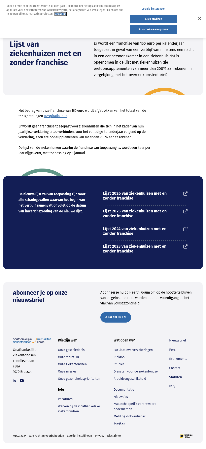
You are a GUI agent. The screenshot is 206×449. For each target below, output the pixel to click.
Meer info (60, 14)
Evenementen (179, 359)
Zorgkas (119, 423)
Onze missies (67, 371)
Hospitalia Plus (55, 116)
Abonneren (115, 317)
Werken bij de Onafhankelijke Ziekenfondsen (79, 408)
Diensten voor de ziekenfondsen (137, 371)
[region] (103, 19)
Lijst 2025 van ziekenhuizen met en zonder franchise (135, 213)
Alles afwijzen (153, 19)
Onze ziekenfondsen (72, 364)
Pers (172, 350)
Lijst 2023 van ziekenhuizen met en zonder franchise (134, 249)
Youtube (22, 380)
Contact (174, 368)
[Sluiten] (199, 18)
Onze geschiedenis (71, 350)
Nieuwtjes (121, 397)
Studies (119, 364)
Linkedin (14, 380)
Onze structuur (68, 357)
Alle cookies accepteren (153, 29)
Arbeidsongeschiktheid (130, 379)
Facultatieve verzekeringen (133, 350)
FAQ (172, 386)
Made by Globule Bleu (186, 436)
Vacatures (65, 399)
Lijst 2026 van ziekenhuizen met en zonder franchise (135, 196)
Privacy (99, 436)
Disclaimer (114, 436)
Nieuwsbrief (177, 340)
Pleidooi (119, 357)
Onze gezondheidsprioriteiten (79, 379)
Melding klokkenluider (129, 416)
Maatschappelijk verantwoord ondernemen (135, 406)
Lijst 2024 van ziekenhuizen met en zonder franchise (134, 231)
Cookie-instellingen (79, 436)
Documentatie (124, 389)
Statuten (175, 377)
